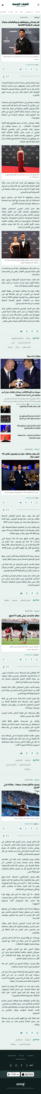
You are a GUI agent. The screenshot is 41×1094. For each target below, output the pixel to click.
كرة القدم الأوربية (17, 336)
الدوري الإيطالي (25, 598)
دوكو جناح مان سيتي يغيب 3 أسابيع (24, 614)
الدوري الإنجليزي (24, 763)
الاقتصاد (10, 10)
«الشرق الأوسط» (30, 63)
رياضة (28, 336)
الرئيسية (37, 10)
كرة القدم (19, 758)
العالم (21, 10)
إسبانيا (10, 345)
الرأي (16, 10)
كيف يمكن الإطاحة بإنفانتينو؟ (30, 404)
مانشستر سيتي (11, 763)
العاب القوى (26, 345)
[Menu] (39, 4)
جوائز (17, 345)
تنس (13, 341)
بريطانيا (27, 767)
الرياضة (36, 15)
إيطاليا (6, 598)
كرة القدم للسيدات (24, 341)
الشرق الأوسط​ (29, 10)
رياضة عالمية (24, 16)
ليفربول (14, 598)
